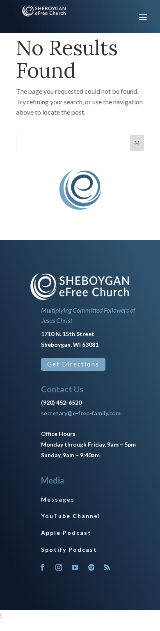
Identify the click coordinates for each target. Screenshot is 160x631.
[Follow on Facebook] (42, 567)
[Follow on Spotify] (91, 567)
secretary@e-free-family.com (81, 413)
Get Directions (73, 364)
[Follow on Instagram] (58, 567)
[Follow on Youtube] (75, 567)
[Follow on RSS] (107, 567)
